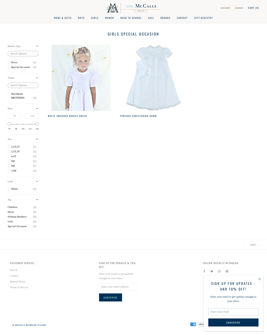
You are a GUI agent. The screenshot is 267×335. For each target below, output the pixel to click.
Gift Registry (203, 17)
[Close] (259, 279)
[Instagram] (219, 271)
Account (226, 7)
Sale (151, 17)
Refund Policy (18, 281)
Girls (95, 17)
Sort (253, 244)
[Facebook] (204, 271)
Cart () (253, 7)
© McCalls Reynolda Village (29, 325)
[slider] (9, 124)
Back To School (131, 17)
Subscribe (233, 322)
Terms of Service (19, 287)
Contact (182, 17)
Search (239, 7)
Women (109, 17)
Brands (165, 17)
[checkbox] (23, 62)
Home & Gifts (63, 17)
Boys (81, 17)
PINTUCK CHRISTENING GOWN (138, 116)
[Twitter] (211, 271)
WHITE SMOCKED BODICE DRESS (67, 116)
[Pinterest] (227, 271)
